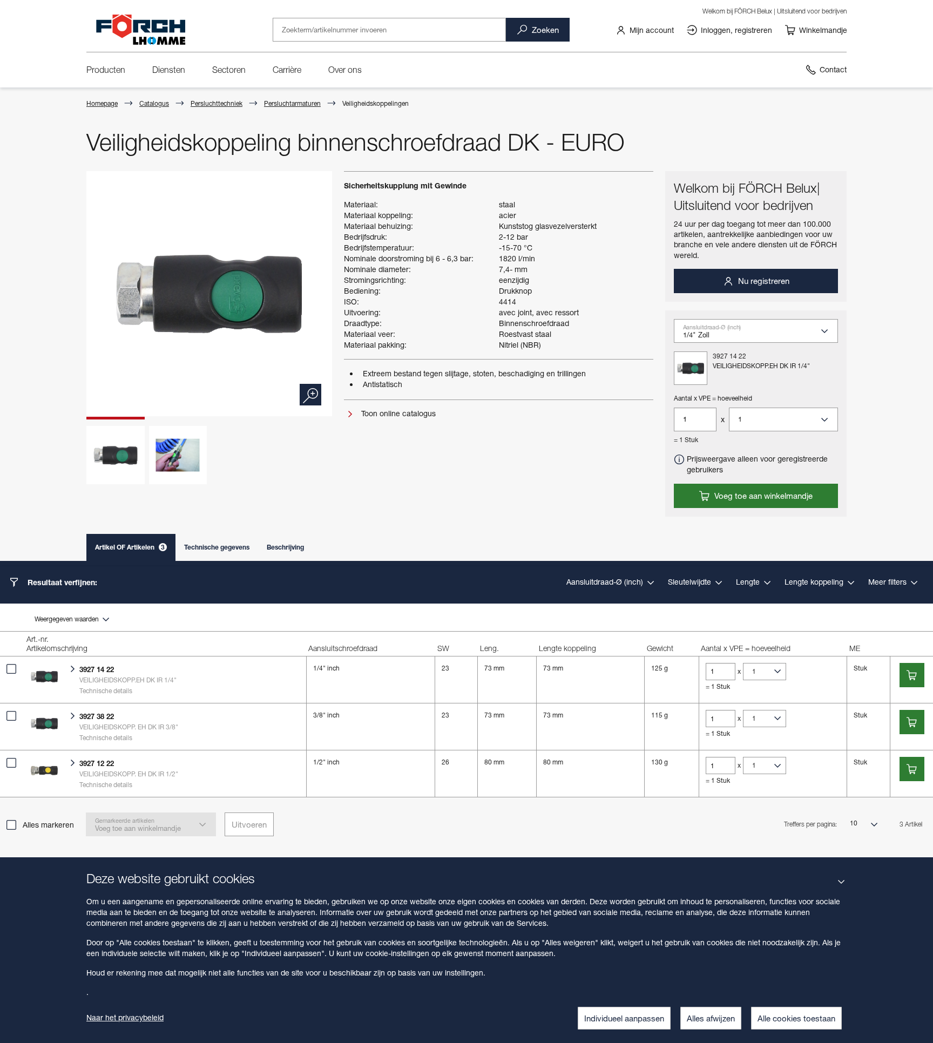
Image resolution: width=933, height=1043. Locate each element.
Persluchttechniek (216, 103)
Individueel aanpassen (624, 1018)
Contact (833, 69)
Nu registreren (762, 281)
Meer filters (888, 581)
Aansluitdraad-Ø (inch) (605, 581)
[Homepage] (140, 29)
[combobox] (760, 335)
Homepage (102, 103)
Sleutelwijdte (690, 581)
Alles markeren (48, 824)
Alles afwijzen (711, 1018)
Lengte (749, 581)
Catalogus (154, 103)
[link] (644, 30)
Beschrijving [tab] (285, 547)
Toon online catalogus (397, 413)
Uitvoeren (249, 824)
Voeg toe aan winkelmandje (762, 495)
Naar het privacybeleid (125, 1017)
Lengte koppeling (815, 581)
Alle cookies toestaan (796, 1018)
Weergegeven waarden (67, 619)
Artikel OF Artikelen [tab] (130, 547)
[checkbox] (11, 669)
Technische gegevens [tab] (216, 547)
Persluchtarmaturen (292, 103)
